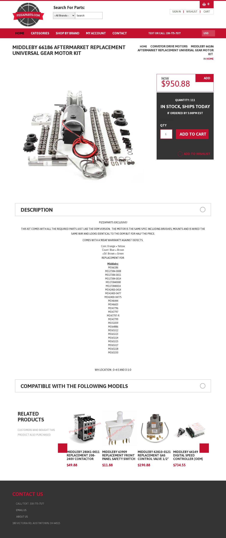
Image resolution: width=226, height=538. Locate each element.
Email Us (20, 510)
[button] (186, 209)
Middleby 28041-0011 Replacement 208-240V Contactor (83, 455)
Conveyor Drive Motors (169, 46)
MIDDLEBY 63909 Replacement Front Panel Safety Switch (118, 455)
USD (206, 33)
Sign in (176, 11)
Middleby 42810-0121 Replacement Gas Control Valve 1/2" (154, 455)
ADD (206, 78)
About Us (21, 516)
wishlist (191, 11)
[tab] (113, 209)
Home (143, 46)
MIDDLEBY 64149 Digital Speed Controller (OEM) (188, 455)
